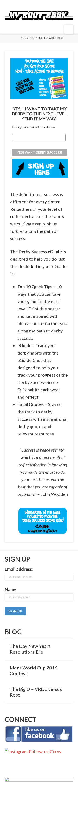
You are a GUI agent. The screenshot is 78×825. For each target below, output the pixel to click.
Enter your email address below (33, 127)
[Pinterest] (48, 4)
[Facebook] (30, 4)
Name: (11, 589)
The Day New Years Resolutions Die (30, 649)
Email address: (19, 569)
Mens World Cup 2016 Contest (34, 670)
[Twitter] (36, 4)
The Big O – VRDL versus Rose (36, 692)
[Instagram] (42, 4)
